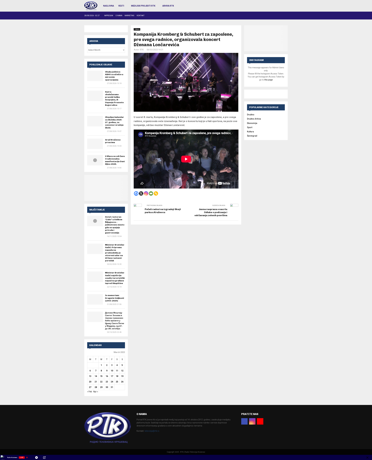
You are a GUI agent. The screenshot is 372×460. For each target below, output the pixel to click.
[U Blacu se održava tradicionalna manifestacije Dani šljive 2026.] (95, 160)
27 (90, 387)
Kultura (250, 131)
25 (117, 382)
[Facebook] (136, 193)
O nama (119, 16)
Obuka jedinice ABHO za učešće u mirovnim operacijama (114, 76)
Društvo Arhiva (254, 119)
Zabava (137, 29)
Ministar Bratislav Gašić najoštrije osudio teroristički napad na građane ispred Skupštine (115, 278)
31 (112, 387)
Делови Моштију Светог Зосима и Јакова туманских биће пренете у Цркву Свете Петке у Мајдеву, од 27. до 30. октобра (114, 321)
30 (107, 387)
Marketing (129, 16)
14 (96, 376)
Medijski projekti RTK (143, 6)
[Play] (36, 457)
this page (268, 80)
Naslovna (108, 6)
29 (101, 387)
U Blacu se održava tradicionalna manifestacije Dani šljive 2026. (115, 160)
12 (122, 371)
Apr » (95, 391)
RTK (142, 50)
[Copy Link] (156, 193)
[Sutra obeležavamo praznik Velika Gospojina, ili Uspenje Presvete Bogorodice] (95, 96)
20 (90, 382)
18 (117, 376)
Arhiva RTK (168, 6)
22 (101, 382)
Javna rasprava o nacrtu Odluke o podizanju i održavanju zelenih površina (210, 212)
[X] (141, 193)
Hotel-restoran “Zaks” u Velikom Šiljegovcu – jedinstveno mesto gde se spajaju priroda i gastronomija (114, 225)
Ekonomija (252, 123)
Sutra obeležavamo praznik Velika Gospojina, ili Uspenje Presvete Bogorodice (114, 98)
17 (112, 376)
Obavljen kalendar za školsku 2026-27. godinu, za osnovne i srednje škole (114, 122)
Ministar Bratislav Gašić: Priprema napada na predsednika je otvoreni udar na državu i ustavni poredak (114, 253)
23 (107, 382)
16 (107, 376)
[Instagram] (146, 193)
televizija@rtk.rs (152, 431)
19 (122, 376)
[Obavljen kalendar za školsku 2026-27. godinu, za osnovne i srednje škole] (95, 121)
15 (101, 376)
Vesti (121, 6)
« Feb (89, 391)
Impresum (108, 16)
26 (122, 382)
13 (90, 376)
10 (112, 371)
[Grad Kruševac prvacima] (95, 144)
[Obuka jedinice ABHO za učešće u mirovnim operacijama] (95, 76)
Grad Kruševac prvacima (113, 141)
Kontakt (140, 16)
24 (112, 382)
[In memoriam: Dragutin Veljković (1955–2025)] (95, 299)
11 (117, 371)
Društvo (250, 114)
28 (96, 387)
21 (96, 382)
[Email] (151, 193)
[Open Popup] (44, 457)
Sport (249, 127)
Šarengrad (252, 136)
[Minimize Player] (367, 457)
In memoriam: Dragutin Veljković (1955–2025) (114, 298)
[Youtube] (260, 421)
